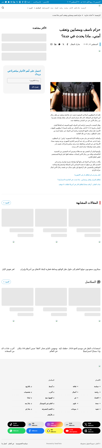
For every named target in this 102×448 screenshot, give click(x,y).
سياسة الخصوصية (22, 443)
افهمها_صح (49, 398)
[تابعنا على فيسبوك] (23, 2)
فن (75, 398)
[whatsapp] (59, 44)
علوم (74, 403)
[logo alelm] (94, 8)
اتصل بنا (4, 443)
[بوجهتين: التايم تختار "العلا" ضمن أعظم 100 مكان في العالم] (35, 332)
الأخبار (71, 8)
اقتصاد (56, 8)
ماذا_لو (29, 409)
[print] (67, 44)
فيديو (45, 2)
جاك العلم (77, 8)
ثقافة (74, 386)
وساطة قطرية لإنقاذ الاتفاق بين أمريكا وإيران (38, 269)
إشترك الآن (35, 87)
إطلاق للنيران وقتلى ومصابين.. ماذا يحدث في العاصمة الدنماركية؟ (78, 179)
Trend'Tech (57, 443)
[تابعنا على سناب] (9, 2)
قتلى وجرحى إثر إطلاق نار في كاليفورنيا (87, 175)
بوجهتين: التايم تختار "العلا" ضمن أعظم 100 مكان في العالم (37, 349)
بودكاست (36, 2)
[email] (51, 44)
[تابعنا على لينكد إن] (14, 2)
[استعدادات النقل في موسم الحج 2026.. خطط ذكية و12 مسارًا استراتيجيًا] (78, 332)
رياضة (61, 8)
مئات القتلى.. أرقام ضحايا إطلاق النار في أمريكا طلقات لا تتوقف (79, 184)
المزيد (7, 203)
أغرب (51, 392)
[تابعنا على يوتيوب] (11, 2)
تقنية (97, 409)
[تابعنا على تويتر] (17, 2)
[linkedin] (55, 44)
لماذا (29, 398)
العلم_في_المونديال (47, 404)
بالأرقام (51, 415)
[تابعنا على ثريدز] (20, 2)
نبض (3, 2)
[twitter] (63, 44)
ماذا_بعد (28, 404)
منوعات (73, 409)
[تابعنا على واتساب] (6, 2)
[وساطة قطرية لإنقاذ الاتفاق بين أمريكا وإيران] (35, 253)
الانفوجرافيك (45, 8)
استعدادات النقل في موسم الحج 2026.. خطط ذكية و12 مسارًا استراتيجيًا (79, 349)
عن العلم (11, 443)
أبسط (51, 387)
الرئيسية (83, 8)
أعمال (74, 392)
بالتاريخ (29, 387)
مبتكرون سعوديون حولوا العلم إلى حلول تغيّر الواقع (79, 269)
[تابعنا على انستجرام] (25, 2)
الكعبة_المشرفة (48, 409)
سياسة (66, 8)
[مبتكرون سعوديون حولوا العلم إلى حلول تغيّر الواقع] (78, 253)
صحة (52, 8)
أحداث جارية (88, 15)
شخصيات (28, 392)
